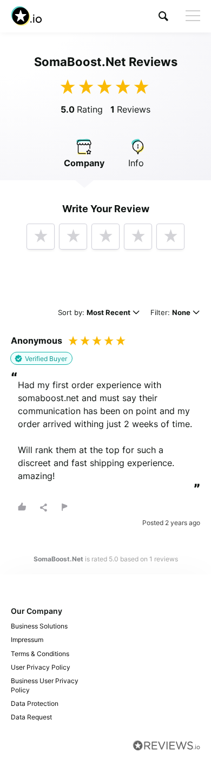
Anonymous (36, 340)
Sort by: (94, 313)
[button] (163, 16)
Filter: (170, 313)
